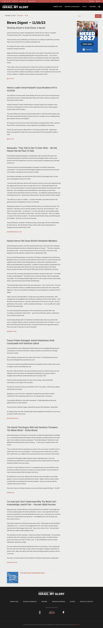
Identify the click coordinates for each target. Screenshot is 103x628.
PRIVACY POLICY (76, 624)
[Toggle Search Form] (99, 7)
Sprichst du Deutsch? (86, 601)
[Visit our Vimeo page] (9, 1)
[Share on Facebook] (25, 15)
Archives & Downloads (72, 6)
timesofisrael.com (12, 418)
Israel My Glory (16, 6)
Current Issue (57, 6)
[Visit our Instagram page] (7, 1)
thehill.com (10, 492)
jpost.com (10, 78)
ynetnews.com (11, 331)
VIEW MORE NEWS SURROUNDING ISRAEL (32, 573)
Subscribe (92, 6)
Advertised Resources (58, 601)
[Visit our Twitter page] (4, 1)
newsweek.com (11, 562)
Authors (72, 601)
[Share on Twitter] (27, 15)
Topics (84, 6)
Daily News (20, 15)
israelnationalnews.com (14, 232)
